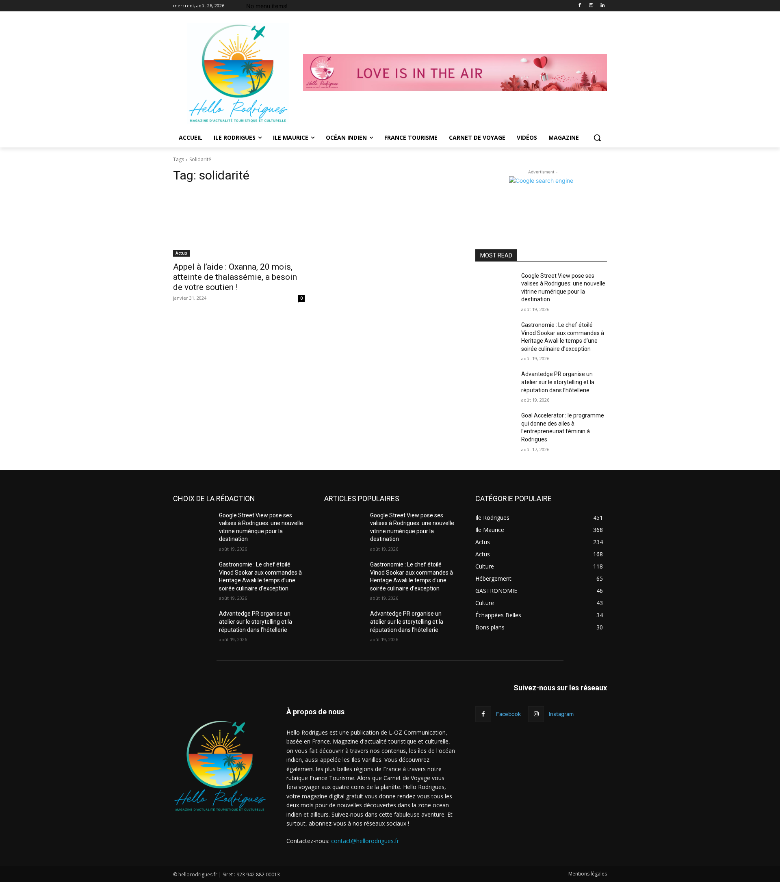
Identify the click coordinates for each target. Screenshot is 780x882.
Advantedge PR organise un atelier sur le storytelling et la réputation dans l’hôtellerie (557, 382)
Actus (181, 253)
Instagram (561, 714)
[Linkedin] (602, 6)
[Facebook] (580, 6)
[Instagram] (591, 6)
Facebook (508, 714)
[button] (597, 137)
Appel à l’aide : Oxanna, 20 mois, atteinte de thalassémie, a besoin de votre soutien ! (235, 277)
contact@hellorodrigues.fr (365, 841)
